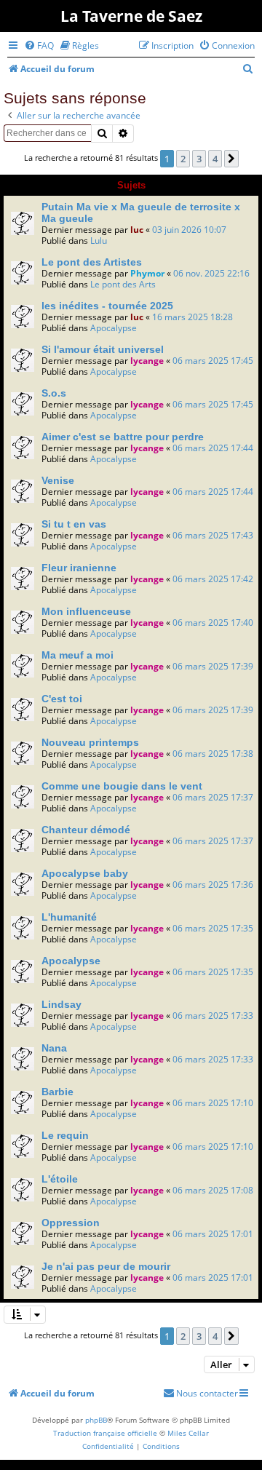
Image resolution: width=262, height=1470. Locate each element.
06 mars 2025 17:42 (212, 578)
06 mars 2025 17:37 (212, 797)
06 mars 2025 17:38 (212, 753)
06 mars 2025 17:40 (212, 622)
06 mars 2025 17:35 (212, 928)
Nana (54, 1048)
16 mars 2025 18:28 (192, 316)
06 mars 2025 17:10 (212, 1102)
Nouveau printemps (90, 742)
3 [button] (199, 158)
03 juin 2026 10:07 (189, 229)
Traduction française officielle (105, 1433)
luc (136, 229)
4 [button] (215, 158)
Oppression (70, 1222)
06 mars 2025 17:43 (212, 535)
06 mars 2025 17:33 (212, 1015)
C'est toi (61, 698)
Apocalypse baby (84, 873)
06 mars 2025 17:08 (212, 1190)
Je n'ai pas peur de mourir (105, 1266)
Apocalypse (113, 327)
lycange (147, 360)
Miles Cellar (188, 1433)
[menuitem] (39, 45)
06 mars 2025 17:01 (212, 1233)
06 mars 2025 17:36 (212, 884)
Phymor (147, 273)
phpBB (96, 1420)
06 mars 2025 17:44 (212, 447)
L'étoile (59, 1179)
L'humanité (69, 917)
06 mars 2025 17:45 (212, 360)
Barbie (57, 1091)
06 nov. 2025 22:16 (211, 273)
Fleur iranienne (78, 567)
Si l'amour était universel (102, 349)
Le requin (65, 1135)
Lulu (98, 240)
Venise (57, 480)
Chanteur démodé (85, 829)
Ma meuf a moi (77, 655)
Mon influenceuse (86, 611)
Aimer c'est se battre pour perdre (122, 436)
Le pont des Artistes (91, 262)
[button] (231, 158)
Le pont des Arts (123, 284)
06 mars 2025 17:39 (212, 666)
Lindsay (61, 1004)
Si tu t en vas (73, 524)
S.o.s (53, 393)
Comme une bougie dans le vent (121, 786)
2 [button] (183, 158)
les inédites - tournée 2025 (107, 305)
